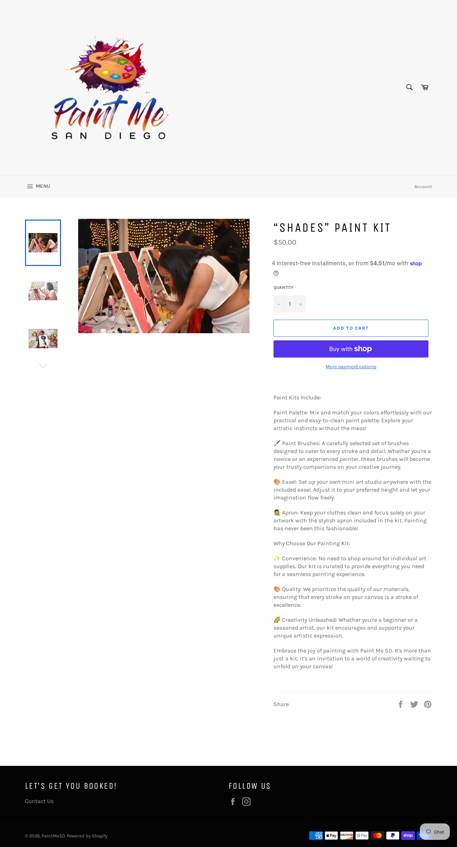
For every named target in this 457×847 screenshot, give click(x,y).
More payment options (351, 367)
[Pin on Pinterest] (427, 703)
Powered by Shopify (87, 835)
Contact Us (39, 801)
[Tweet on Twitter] (415, 703)
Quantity (283, 287)
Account (423, 186)
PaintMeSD (53, 835)
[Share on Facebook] (401, 703)
